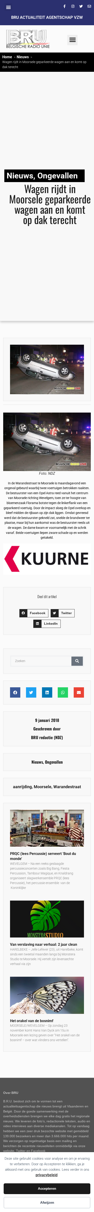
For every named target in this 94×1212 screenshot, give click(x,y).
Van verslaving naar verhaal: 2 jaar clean (43, 944)
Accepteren (47, 1188)
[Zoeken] (77, 661)
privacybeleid (46, 1175)
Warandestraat (67, 787)
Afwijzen (47, 1202)
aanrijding (22, 787)
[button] (8, 7)
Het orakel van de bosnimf (31, 1021)
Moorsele (42, 787)
